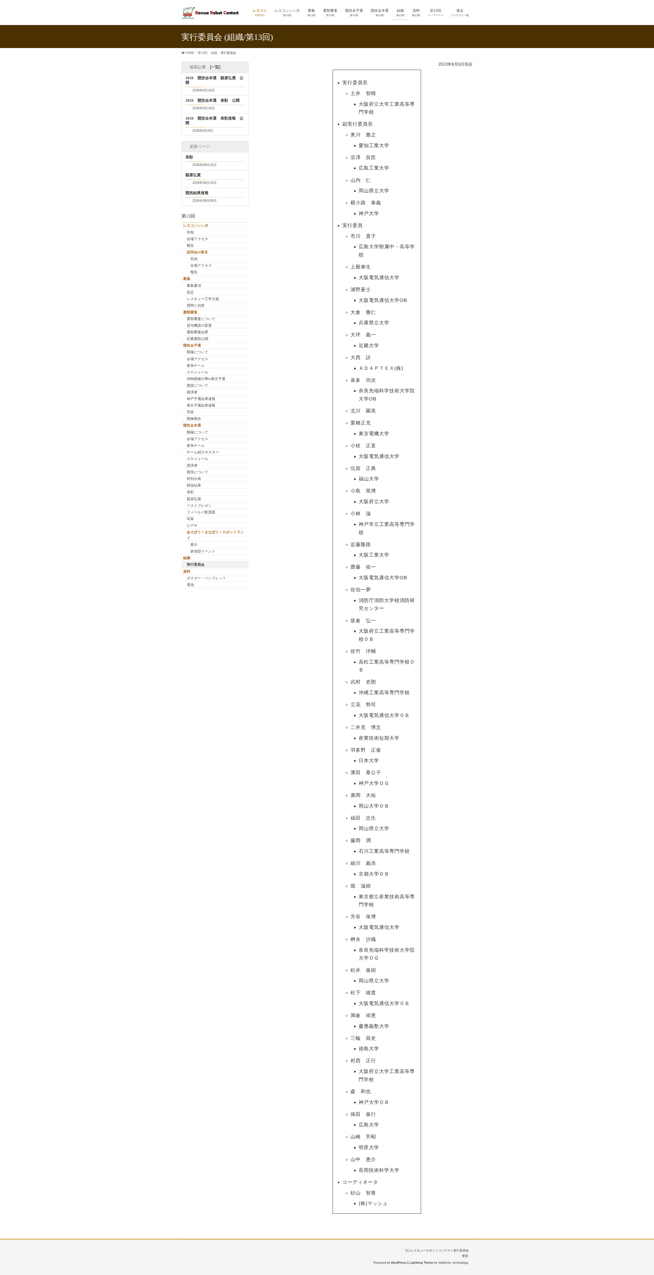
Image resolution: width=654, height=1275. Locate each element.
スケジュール (197, 372)
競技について (197, 385)
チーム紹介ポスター (203, 452)
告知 (190, 232)
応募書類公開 (197, 339)
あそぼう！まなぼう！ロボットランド (215, 535)
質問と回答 (196, 305)
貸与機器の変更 (199, 325)
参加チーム (196, 365)
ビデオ (192, 525)
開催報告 (194, 419)
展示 (193, 544)
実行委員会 (196, 564)
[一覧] (215, 67)
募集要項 (194, 286)
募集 (186, 279)
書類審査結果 (197, 332)
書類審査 (190, 312)
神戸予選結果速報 (201, 399)
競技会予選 (192, 345)
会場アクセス (197, 239)
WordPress (398, 1263)
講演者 (192, 392)
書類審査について (201, 319)
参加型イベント (202, 551)
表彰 (190, 492)
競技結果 (194, 485)
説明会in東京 (197, 252)
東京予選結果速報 (201, 405)
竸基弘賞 (194, 499)
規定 (190, 292)
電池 (190, 585)
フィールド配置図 (201, 512)
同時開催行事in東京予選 (206, 379)
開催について (197, 352)
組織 (186, 558)
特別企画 (194, 479)
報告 (190, 245)
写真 (190, 412)
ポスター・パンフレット (206, 578)
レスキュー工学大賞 (203, 299)
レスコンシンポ (195, 225)
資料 (186, 571)
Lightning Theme (421, 1263)
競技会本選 (192, 425)
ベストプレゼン (199, 505)
